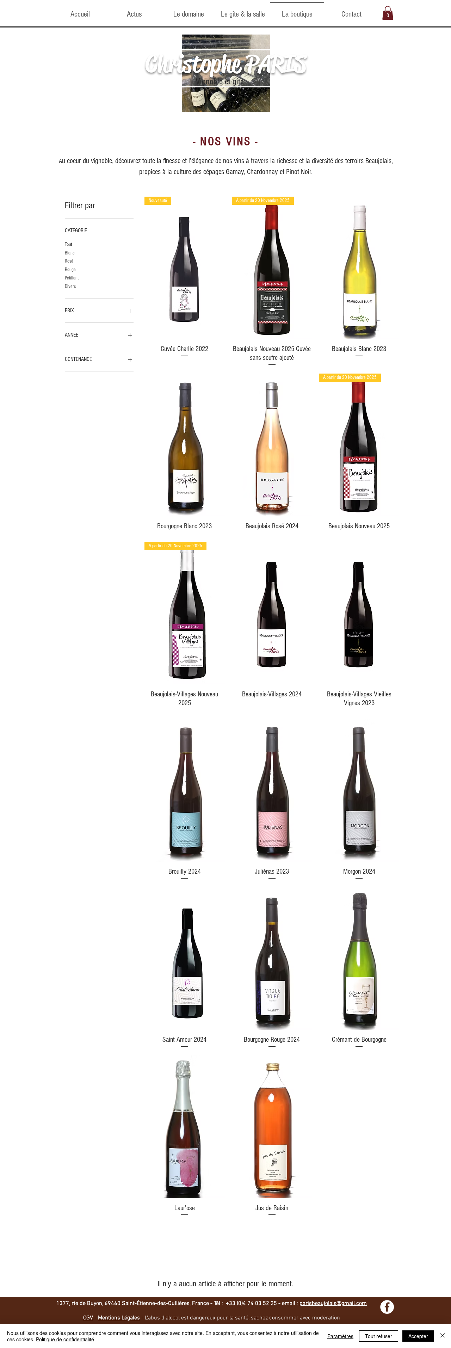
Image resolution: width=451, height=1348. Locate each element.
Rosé (69, 261)
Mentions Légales (119, 1318)
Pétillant (72, 278)
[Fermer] (442, 1336)
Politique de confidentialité (65, 1339)
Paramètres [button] (340, 1336)
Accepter (418, 1336)
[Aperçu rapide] (359, 268)
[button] (388, 13)
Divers (70, 286)
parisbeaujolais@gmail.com (333, 1303)
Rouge (70, 269)
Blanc (69, 253)
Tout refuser (378, 1336)
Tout (68, 244)
